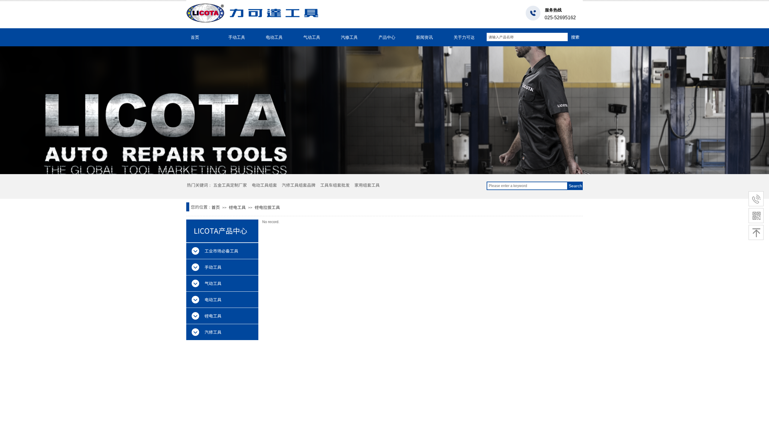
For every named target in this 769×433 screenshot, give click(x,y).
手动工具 (236, 37)
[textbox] (527, 37)
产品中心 (386, 37)
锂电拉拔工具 (267, 207)
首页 (195, 37)
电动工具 (274, 37)
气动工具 (311, 37)
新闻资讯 (424, 37)
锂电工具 (237, 207)
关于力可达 (464, 37)
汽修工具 (349, 37)
